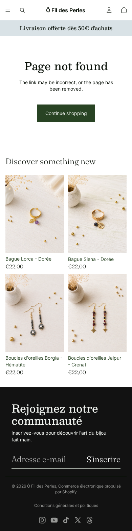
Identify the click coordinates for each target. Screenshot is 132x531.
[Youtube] (54, 520)
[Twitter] (78, 520)
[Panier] (123, 10)
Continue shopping (66, 113)
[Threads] (90, 520)
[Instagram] (42, 520)
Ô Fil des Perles (41, 486)
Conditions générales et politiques (66, 505)
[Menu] (8, 10)
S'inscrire (103, 459)
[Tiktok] (66, 520)
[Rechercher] (22, 10)
